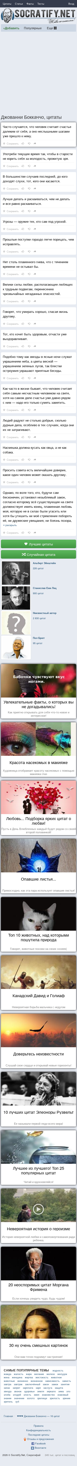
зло (68, 1391)
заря (38, 1387)
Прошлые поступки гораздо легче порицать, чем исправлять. (38, 241)
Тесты (40, 3)
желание (39, 1374)
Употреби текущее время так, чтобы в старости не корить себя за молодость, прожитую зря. (38, 156)
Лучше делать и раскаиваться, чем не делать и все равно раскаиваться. (36, 201)
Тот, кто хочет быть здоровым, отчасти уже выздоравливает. (35, 336)
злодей (17, 1394)
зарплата (28, 1387)
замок (55, 1384)
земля (40, 1391)
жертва (29, 1377)
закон (46, 1384)
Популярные (33, 28)
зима (61, 1391)
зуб (17, 1401)
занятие (65, 1384)
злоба (7, 1394)
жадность (58, 1370)
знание (7, 1398)
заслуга (47, 1387)
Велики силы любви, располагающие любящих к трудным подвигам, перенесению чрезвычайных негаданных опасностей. (38, 289)
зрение (66, 1398)
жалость (18, 1374)
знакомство (48, 1394)
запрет (16, 1387)
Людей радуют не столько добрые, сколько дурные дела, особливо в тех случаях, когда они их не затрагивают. (38, 425)
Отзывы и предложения (40, 1439)
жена (6, 1377)
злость (27, 1394)
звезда (7, 1391)
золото (31, 1398)
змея (36, 1394)
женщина (17, 1377)
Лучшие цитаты (40, 543)
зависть (66, 1381)
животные (9, 1381)
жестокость (42, 1377)
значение (19, 1398)
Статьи (19, 3)
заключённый (32, 1384)
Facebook (40, 1443)
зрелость (55, 1398)
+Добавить (11, 28)
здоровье (29, 1391)
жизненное (37, 1381)
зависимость (52, 1381)
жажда (7, 1374)
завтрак (18, 1384)
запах (7, 1387)
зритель (8, 1401)
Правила (38, 1425)
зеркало (51, 1391)
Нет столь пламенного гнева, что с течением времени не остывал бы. (35, 264)
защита (59, 1387)
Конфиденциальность (38, 1430)
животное (56, 1377)
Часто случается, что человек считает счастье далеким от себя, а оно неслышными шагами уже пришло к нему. (37, 131)
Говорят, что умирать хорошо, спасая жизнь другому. (35, 313)
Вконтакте (40, 1447)
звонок (17, 1391)
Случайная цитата (40, 554)
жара (29, 1374)
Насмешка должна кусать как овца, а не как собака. (34, 449)
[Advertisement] (38, 72)
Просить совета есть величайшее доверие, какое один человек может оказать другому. (35, 472)
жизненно (22, 1381)
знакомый (62, 1394)
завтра (7, 1384)
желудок (62, 1374)
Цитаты (7, 3)
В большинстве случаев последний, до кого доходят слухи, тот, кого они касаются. (35, 178)
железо (51, 1374)
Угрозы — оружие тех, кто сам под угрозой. (35, 221)
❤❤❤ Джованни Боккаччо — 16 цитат (38, 1416)
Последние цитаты (38, 1434)
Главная (8, 1416)
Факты (30, 3)
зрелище (42, 1398)
